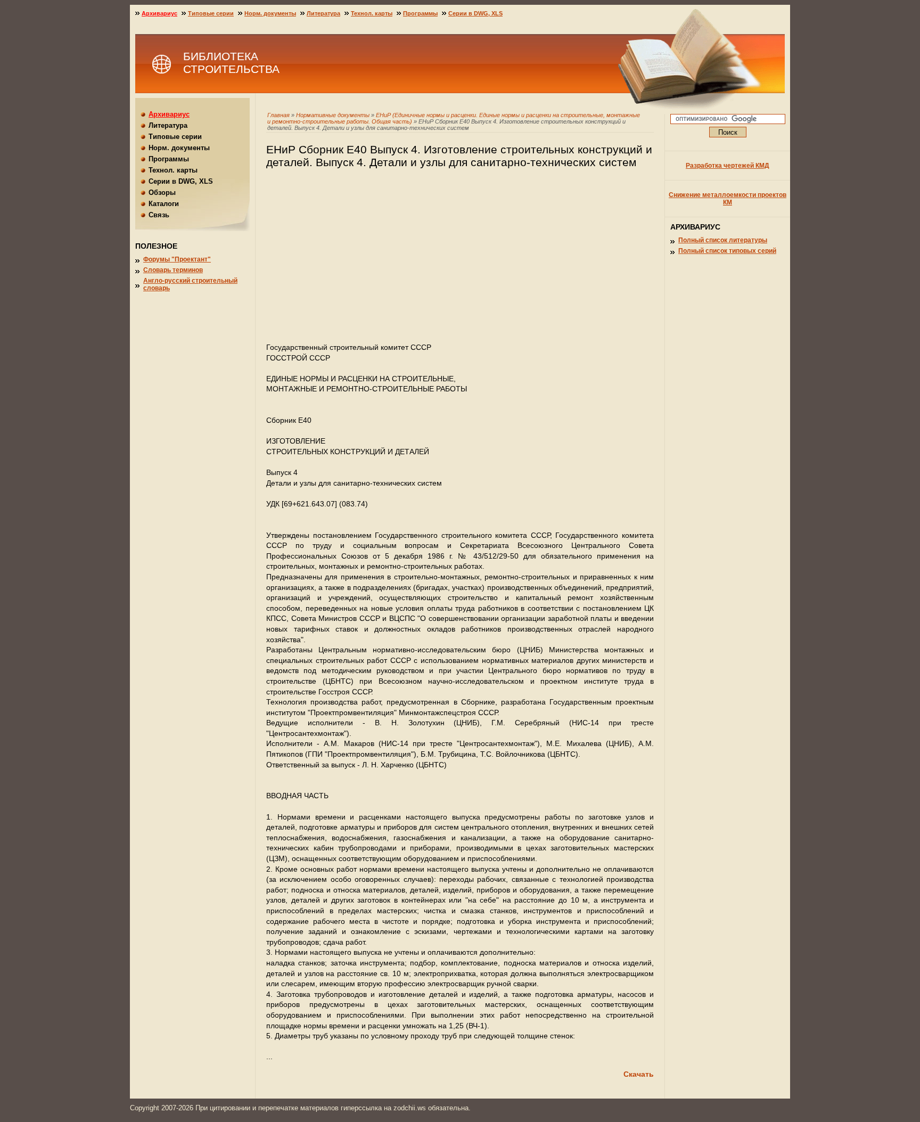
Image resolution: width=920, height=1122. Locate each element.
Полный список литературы (722, 240)
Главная (278, 115)
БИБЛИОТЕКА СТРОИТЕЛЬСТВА (231, 62)
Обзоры (162, 192)
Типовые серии (211, 13)
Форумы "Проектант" (177, 259)
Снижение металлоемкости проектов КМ (727, 198)
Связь (159, 215)
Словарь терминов (173, 270)
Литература (323, 13)
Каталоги (164, 204)
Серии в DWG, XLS (475, 13)
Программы (420, 13)
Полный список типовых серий (727, 251)
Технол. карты (371, 13)
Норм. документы (270, 13)
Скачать (638, 1074)
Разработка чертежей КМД (727, 165)
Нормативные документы (332, 115)
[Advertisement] (460, 260)
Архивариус (159, 13)
